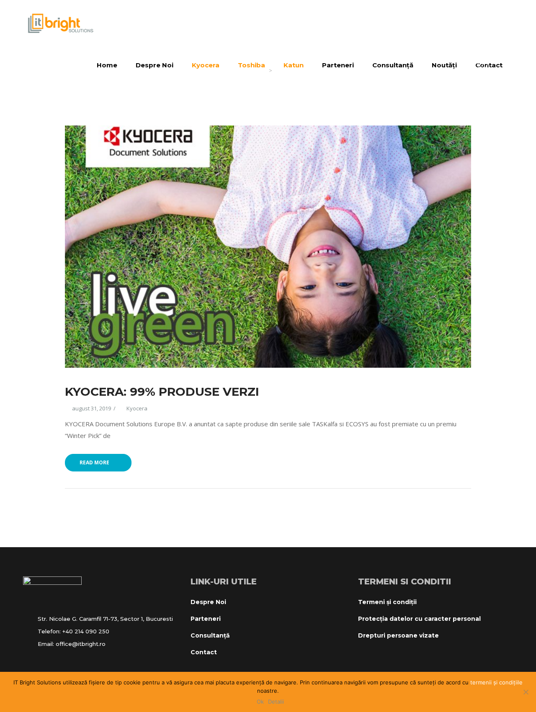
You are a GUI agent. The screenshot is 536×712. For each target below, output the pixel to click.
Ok (260, 701)
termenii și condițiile (496, 682)
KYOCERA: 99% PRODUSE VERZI (162, 391)
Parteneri (206, 618)
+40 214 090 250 (85, 631)
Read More (94, 462)
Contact (204, 652)
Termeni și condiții (387, 602)
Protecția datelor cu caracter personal (419, 618)
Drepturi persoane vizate (398, 635)
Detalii (276, 701)
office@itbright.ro (81, 643)
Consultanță (210, 635)
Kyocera (136, 408)
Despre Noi (208, 602)
